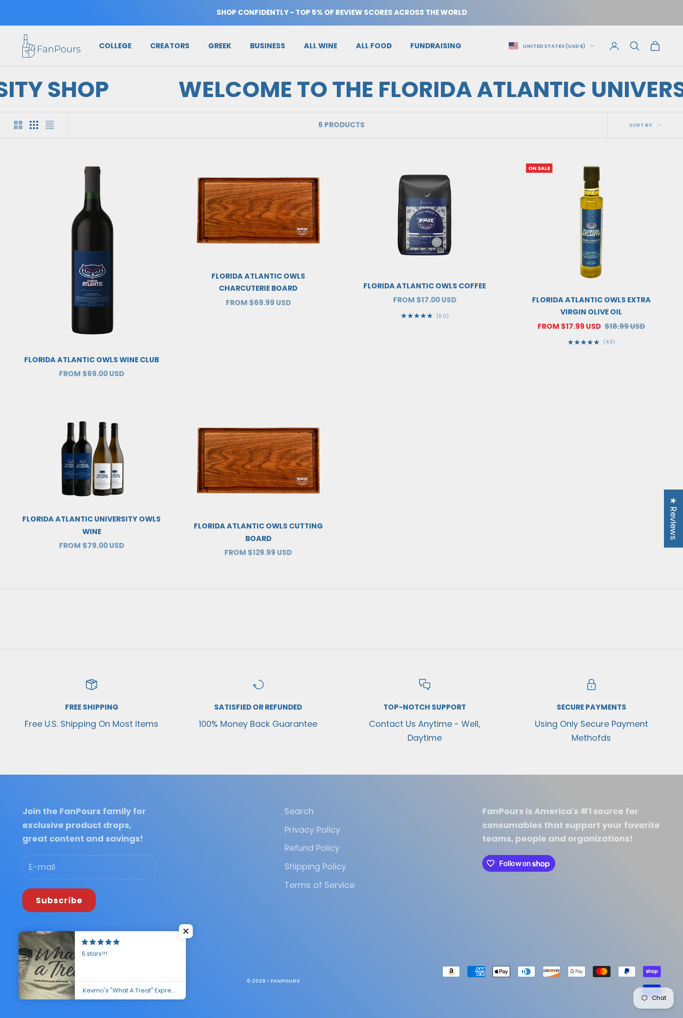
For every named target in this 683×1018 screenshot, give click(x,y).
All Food (374, 45)
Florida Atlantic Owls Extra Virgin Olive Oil (591, 306)
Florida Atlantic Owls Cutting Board (258, 532)
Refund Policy (312, 848)
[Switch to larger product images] (18, 124)
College (115, 45)
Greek (219, 45)
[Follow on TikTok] (51, 939)
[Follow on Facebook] (27, 939)
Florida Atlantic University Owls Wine (91, 525)
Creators (170, 45)
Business (267, 45)
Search (299, 811)
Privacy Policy (312, 829)
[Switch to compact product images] (50, 124)
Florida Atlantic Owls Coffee (424, 286)
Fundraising (435, 45)
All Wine (320, 45)
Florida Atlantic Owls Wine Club (91, 360)
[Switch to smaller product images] (34, 124)
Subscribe (59, 900)
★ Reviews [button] (673, 518)
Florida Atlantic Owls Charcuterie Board (258, 282)
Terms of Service (319, 885)
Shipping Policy (315, 866)
